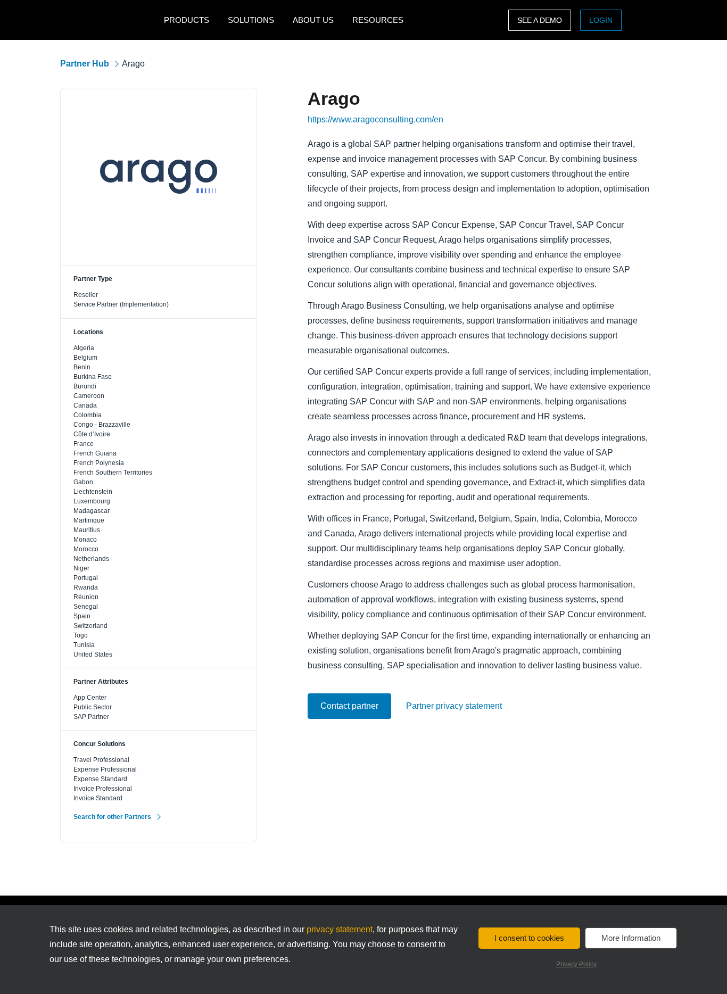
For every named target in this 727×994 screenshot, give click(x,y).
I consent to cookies (529, 937)
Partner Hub (84, 63)
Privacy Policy (576, 964)
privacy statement (340, 929)
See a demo (539, 20)
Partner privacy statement (454, 706)
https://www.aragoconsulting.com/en (375, 119)
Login (601, 20)
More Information (630, 937)
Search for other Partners (112, 817)
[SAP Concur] (109, 20)
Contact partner (349, 705)
